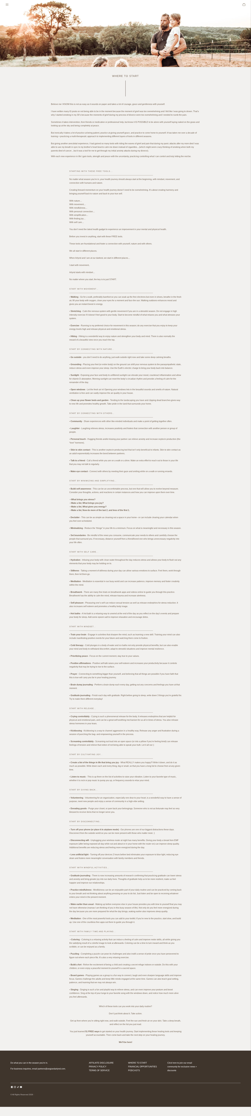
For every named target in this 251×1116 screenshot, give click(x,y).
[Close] (161, 534)
